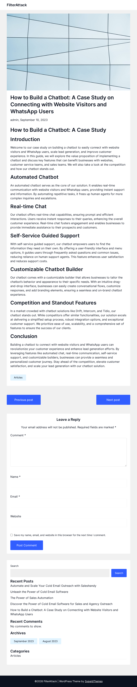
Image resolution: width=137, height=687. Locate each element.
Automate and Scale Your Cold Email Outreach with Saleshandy (53, 585)
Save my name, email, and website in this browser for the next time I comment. (60, 535)
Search (14, 565)
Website (15, 516)
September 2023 (24, 641)
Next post (113, 400)
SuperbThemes (94, 681)
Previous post (23, 400)
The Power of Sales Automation (31, 598)
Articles (18, 377)
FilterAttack (17, 5)
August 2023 (50, 641)
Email (15, 496)
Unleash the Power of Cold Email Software (39, 592)
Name (15, 476)
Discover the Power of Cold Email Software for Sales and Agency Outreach (61, 604)
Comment (18, 435)
